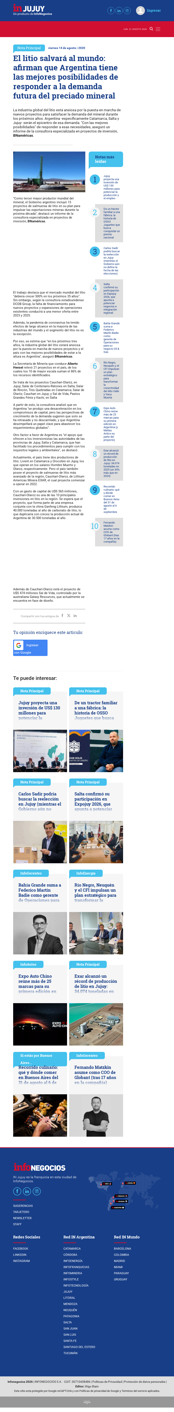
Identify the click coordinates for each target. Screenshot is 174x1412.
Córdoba (70, 1254)
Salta (67, 1322)
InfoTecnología (75, 1285)
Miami (118, 1267)
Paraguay (121, 1273)
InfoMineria (72, 1273)
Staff (17, 1224)
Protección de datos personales (144, 1382)
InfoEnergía (85, 873)
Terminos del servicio (134, 1391)
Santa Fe (70, 1340)
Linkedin (19, 1254)
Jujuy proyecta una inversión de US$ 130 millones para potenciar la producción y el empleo (112, 187)
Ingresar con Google (26, 648)
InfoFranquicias (76, 1267)
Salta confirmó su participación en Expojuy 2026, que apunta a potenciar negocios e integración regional (111, 298)
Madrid (119, 1261)
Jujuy (67, 1291)
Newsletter (22, 1218)
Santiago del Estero (79, 1347)
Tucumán (70, 1353)
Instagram (21, 1261)
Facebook (20, 1248)
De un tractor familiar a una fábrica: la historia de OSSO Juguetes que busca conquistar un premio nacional (112, 223)
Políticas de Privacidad (107, 1382)
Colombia (121, 1254)
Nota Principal (29, 48)
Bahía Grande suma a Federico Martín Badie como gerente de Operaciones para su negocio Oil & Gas (112, 338)
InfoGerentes (31, 873)
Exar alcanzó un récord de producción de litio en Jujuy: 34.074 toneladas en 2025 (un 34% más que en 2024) (112, 463)
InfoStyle (71, 1279)
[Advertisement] (49, 257)
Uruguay (120, 1279)
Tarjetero (21, 1212)
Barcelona (122, 1248)
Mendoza (70, 1304)
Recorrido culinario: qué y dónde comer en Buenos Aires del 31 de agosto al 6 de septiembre (111, 499)
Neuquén (70, 1310)
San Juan (70, 1328)
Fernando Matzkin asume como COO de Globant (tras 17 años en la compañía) (111, 532)
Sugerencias (23, 1205)
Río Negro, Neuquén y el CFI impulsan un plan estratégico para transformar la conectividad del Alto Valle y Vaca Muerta (111, 380)
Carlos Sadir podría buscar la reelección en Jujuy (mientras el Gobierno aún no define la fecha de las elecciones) (112, 260)
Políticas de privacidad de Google (99, 1391)
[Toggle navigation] (158, 29)
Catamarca (72, 1248)
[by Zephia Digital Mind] (87, 1402)
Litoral (69, 1297)
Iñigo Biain (92, 1386)
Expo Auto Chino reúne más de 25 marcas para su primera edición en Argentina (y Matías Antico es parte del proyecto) (111, 424)
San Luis (69, 1334)
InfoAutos (28, 964)
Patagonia (71, 1316)
